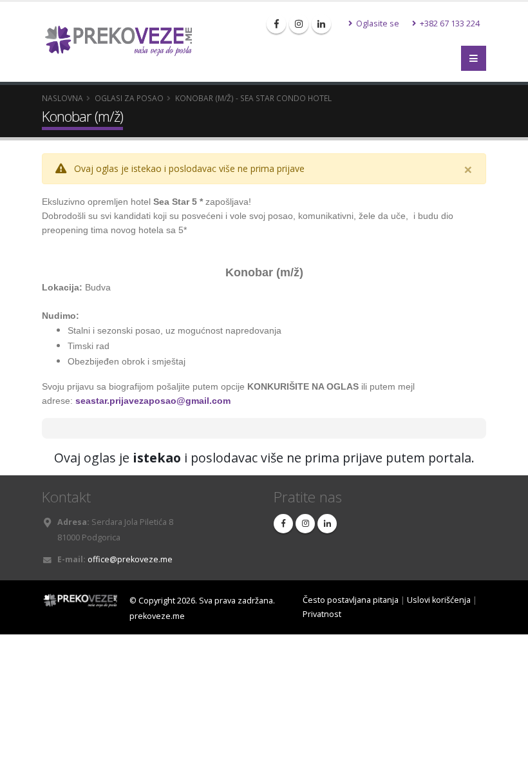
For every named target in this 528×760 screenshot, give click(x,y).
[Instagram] (298, 23)
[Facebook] (276, 23)
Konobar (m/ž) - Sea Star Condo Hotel (253, 98)
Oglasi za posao (129, 98)
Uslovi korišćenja (439, 599)
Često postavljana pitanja (351, 599)
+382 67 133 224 (449, 23)
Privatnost (322, 614)
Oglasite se (376, 23)
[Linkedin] (321, 23)
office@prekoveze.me (130, 559)
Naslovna (62, 98)
